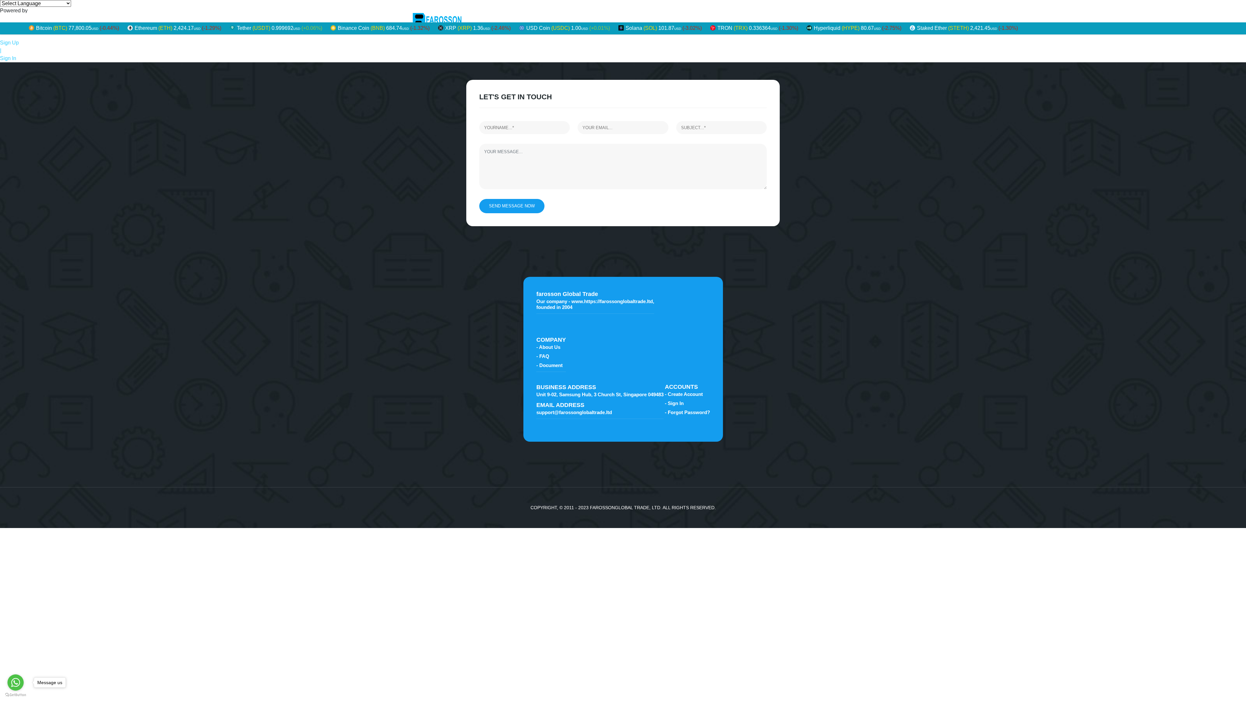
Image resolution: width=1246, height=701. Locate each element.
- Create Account (684, 394)
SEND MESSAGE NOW (512, 205)
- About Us (548, 347)
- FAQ (542, 356)
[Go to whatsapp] (15, 682)
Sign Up (9, 42)
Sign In (8, 58)
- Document (549, 365)
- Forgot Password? (687, 412)
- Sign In (674, 403)
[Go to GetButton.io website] (15, 694)
